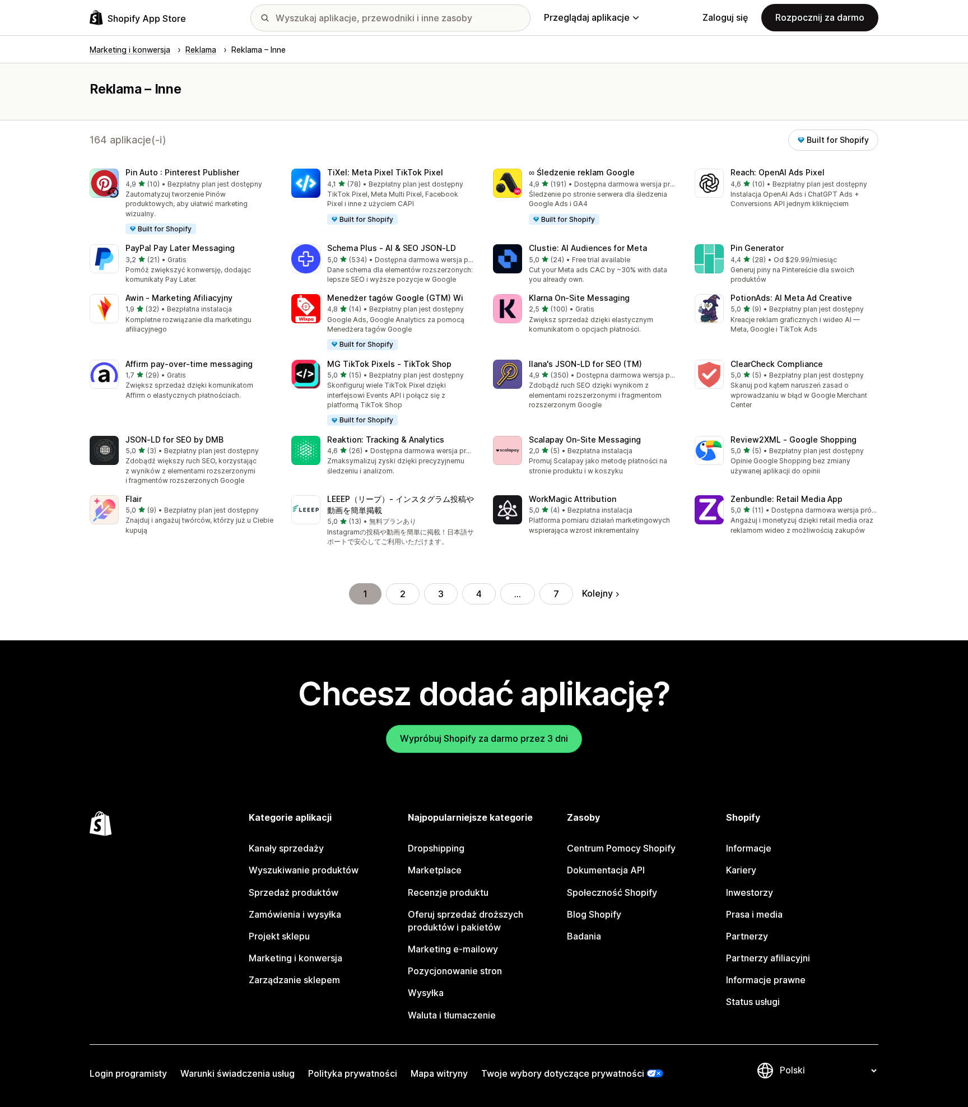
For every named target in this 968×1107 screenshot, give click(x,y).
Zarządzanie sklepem (294, 979)
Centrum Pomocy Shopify (621, 848)
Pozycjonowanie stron (455, 970)
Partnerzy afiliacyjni (768, 958)
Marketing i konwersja (295, 958)
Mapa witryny (439, 1073)
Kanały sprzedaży (286, 848)
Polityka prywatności (352, 1073)
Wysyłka (426, 992)
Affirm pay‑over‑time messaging (189, 364)
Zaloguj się (725, 17)
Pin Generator (757, 248)
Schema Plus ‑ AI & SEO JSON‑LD (391, 248)
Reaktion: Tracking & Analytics (385, 439)
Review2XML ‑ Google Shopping (793, 439)
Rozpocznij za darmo (819, 17)
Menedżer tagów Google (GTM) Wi (395, 298)
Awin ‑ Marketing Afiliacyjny (178, 298)
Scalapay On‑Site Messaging (585, 439)
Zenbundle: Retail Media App (786, 499)
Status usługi (753, 1001)
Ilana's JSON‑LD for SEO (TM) (585, 364)
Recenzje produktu (448, 892)
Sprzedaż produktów (293, 892)
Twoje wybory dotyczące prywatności (562, 1073)
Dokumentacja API (606, 870)
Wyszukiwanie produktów (304, 870)
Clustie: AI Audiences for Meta (588, 248)
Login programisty (128, 1073)
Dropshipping (436, 848)
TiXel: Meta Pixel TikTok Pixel (385, 172)
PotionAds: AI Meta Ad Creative (791, 298)
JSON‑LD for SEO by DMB (174, 439)
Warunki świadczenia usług (237, 1073)
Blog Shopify (594, 914)
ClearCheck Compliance (776, 364)
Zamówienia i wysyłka (295, 914)
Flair (133, 499)
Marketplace (435, 870)
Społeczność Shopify (612, 892)
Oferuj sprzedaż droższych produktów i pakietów (465, 921)
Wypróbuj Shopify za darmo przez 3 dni (484, 738)
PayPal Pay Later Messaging (180, 248)
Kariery (741, 870)
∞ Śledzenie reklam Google (582, 172)
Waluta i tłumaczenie (452, 1015)
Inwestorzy (749, 892)
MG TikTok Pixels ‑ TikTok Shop (389, 364)
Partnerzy (747, 936)
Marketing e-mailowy (453, 949)
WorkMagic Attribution (572, 499)
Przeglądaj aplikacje (587, 17)
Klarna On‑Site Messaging (579, 298)
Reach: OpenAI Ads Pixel (777, 172)
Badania (584, 936)
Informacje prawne (766, 979)
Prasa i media (754, 914)
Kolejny (597, 593)
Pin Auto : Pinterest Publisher (182, 172)
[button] (181, 202)
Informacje (748, 848)
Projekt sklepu (279, 936)
